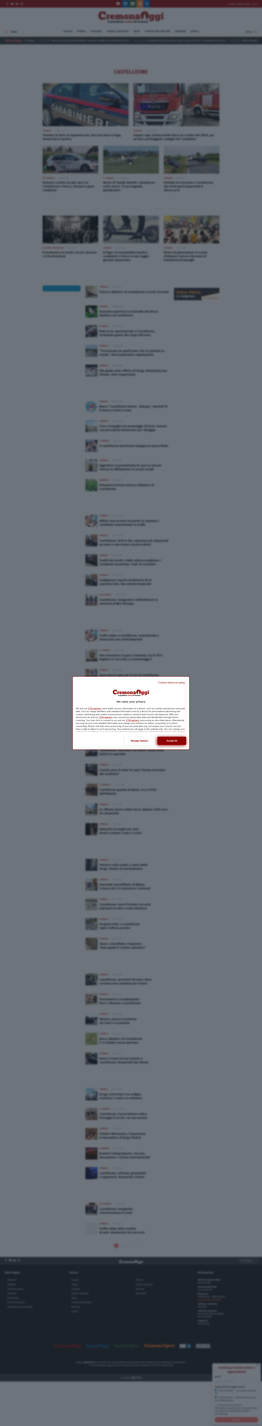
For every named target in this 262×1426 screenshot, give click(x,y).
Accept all (171, 740)
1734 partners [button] (94, 708)
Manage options (139, 740)
